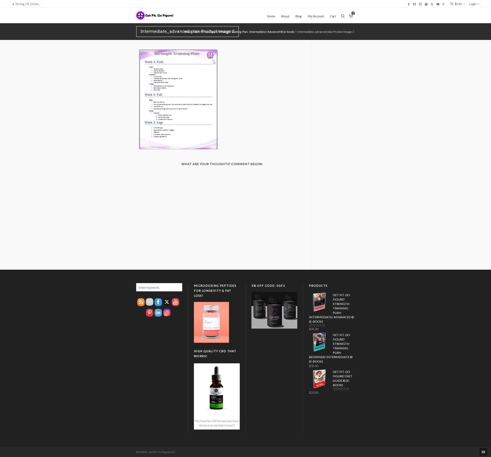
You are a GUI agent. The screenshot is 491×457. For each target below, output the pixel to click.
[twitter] (433, 4)
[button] (177, 287)
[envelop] (415, 4)
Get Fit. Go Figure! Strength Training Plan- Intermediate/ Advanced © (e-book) (244, 31)
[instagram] (421, 4)
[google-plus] (444, 4)
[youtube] (438, 4)
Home (188, 31)
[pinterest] (427, 4)
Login (472, 4)
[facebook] (409, 4)
